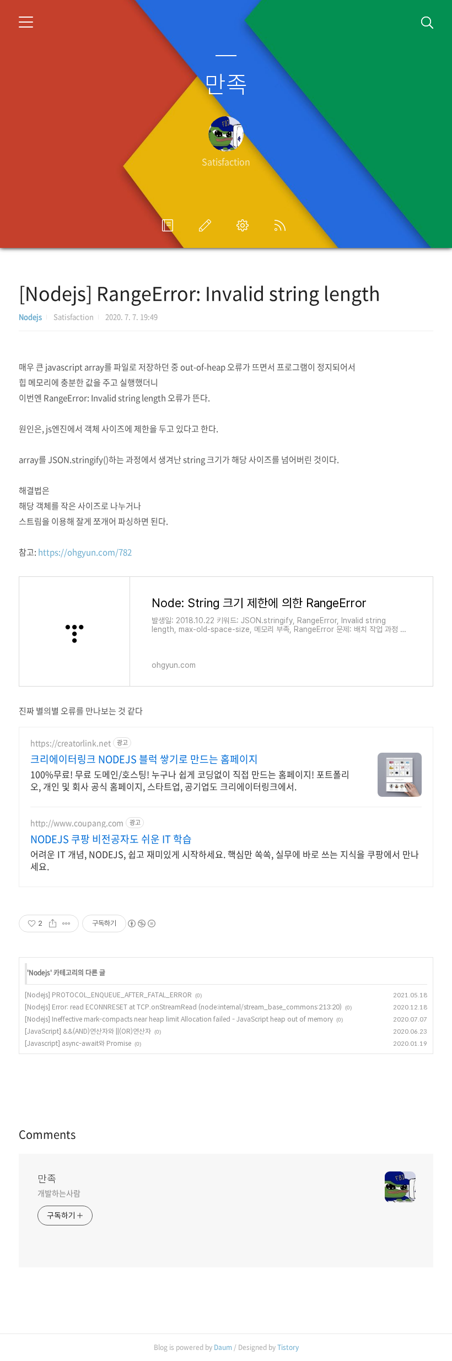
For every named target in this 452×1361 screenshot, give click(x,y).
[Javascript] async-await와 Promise (78, 1043)
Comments (47, 1134)
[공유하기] (53, 923)
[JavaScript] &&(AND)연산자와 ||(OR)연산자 (88, 1031)
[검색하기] (427, 22)
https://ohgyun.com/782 (85, 552)
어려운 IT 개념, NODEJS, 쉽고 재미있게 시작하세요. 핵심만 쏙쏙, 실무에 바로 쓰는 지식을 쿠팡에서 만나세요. (224, 859)
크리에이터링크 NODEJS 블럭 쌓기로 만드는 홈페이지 (144, 759)
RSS (282, 225)
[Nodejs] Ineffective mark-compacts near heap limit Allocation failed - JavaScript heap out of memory (179, 1019)
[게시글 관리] (66, 923)
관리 (245, 225)
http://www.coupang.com (76, 823)
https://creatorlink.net (70, 743)
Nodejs (30, 316)
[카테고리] (26, 22)
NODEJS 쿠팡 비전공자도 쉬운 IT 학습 (111, 839)
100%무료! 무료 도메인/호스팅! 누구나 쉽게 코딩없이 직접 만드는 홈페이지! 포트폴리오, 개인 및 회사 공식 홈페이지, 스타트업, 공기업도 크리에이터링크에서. (189, 780)
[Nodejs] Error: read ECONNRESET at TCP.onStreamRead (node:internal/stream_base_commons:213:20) (183, 1007)
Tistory (288, 1347)
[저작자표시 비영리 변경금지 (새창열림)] (141, 923)
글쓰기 (207, 225)
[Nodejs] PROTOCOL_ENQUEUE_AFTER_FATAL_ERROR (108, 995)
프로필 (170, 225)
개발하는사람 (58, 1192)
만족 (226, 83)
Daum (223, 1347)
